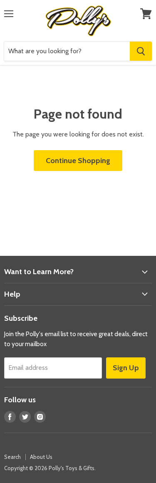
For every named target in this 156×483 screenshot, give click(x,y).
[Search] (141, 51)
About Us (41, 456)
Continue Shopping (78, 160)
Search (12, 456)
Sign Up (126, 367)
